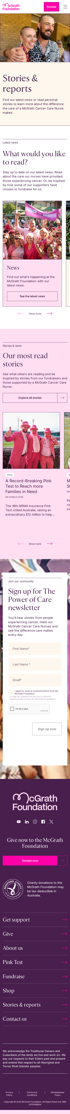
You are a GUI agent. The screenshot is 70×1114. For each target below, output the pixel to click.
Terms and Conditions (32, 1093)
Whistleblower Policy (58, 1093)
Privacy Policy (9, 1093)
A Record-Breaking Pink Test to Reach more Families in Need (28, 486)
